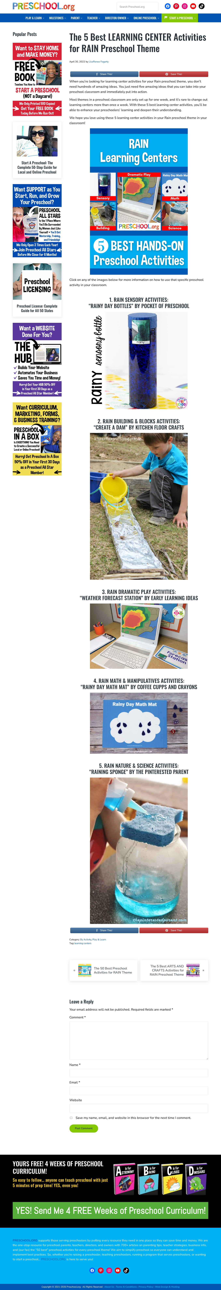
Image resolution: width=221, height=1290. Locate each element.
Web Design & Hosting (167, 1286)
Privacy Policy (146, 1286)
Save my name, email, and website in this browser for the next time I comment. (133, 1118)
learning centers (82, 943)
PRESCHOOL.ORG (53, 1259)
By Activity (85, 939)
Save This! (176, 74)
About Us (109, 1286)
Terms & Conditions (126, 1286)
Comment (77, 1017)
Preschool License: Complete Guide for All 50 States (37, 308)
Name (75, 1065)
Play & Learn (99, 939)
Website (75, 1100)
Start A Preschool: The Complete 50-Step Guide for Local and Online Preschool (37, 167)
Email (74, 1082)
